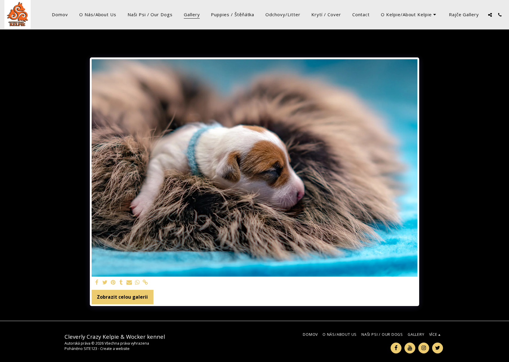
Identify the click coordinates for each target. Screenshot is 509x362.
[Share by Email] (129, 283)
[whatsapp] (137, 283)
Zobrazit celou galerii (122, 297)
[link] (145, 283)
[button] (409, 14)
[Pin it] (113, 283)
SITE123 (90, 348)
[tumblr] (121, 283)
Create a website (115, 348)
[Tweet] (105, 283)
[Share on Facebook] (97, 283)
